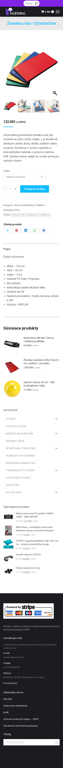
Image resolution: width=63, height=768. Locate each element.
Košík (6, 712)
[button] (54, 74)
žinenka (16, 215)
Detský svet (32, 215)
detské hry (44, 215)
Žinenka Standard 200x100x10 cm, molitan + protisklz (41, 361)
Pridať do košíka (34, 189)
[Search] (36, 3)
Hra (23, 215)
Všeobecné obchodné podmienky (20, 725)
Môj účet (7, 698)
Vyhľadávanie (56, 742)
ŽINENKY (40, 205)
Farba (6, 170)
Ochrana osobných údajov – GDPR (20, 719)
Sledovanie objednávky (15, 705)
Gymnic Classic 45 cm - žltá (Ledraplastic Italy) (39, 383)
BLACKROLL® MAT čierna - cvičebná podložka (39, 339)
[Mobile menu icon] (58, 12)
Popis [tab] (6, 249)
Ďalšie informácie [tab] (13, 256)
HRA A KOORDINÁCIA (24, 205)
